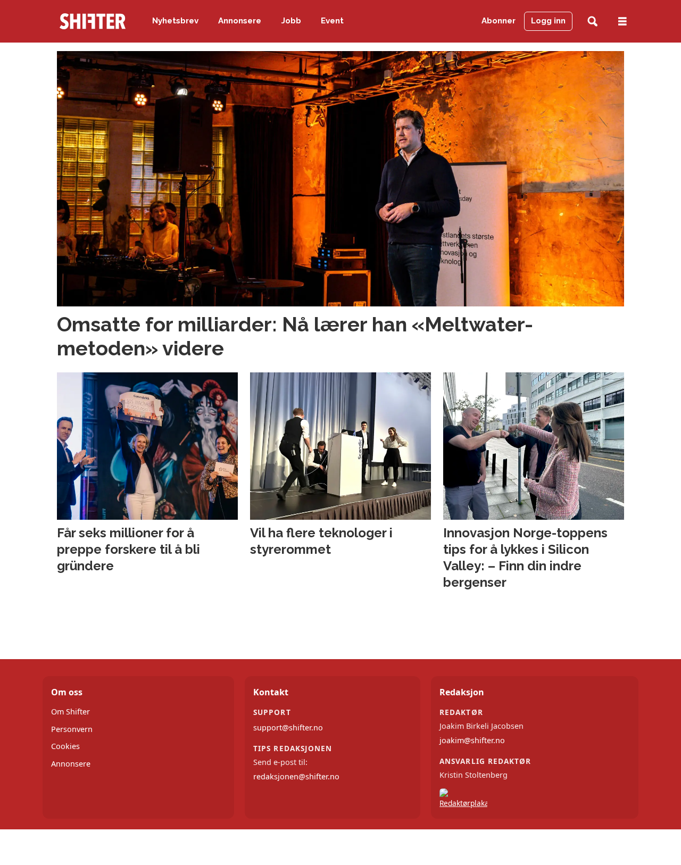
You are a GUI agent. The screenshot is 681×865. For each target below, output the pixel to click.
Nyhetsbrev (175, 21)
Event (332, 21)
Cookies (65, 746)
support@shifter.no (288, 727)
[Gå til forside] (93, 21)
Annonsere (239, 21)
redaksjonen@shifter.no (296, 776)
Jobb (291, 21)
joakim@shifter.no (472, 740)
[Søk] (592, 22)
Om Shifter (70, 711)
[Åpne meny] (622, 21)
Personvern (72, 729)
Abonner (498, 21)
